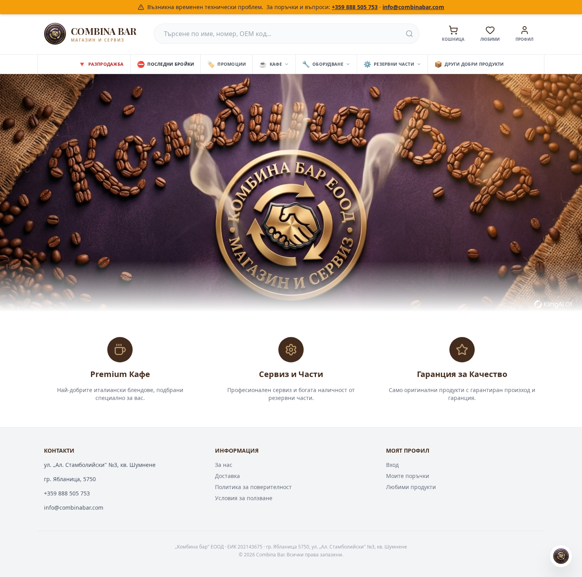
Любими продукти (411, 487)
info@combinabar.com (413, 7)
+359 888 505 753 (355, 7)
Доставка (227, 476)
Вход (392, 464)
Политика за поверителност (253, 487)
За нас (223, 464)
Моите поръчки (407, 476)
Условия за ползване (243, 498)
